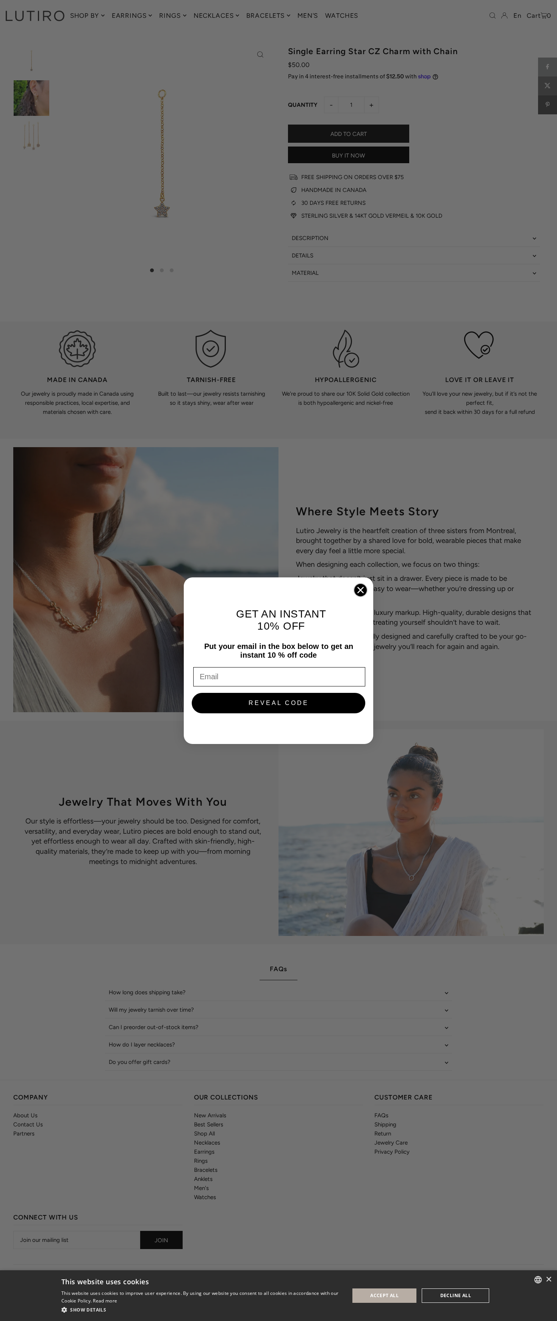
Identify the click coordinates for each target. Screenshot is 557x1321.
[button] (201, 1310)
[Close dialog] (360, 590)
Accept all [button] (384, 1295)
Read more (105, 1301)
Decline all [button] (455, 1295)
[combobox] (538, 1280)
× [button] (548, 1279)
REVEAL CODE (279, 703)
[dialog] (278, 1295)
